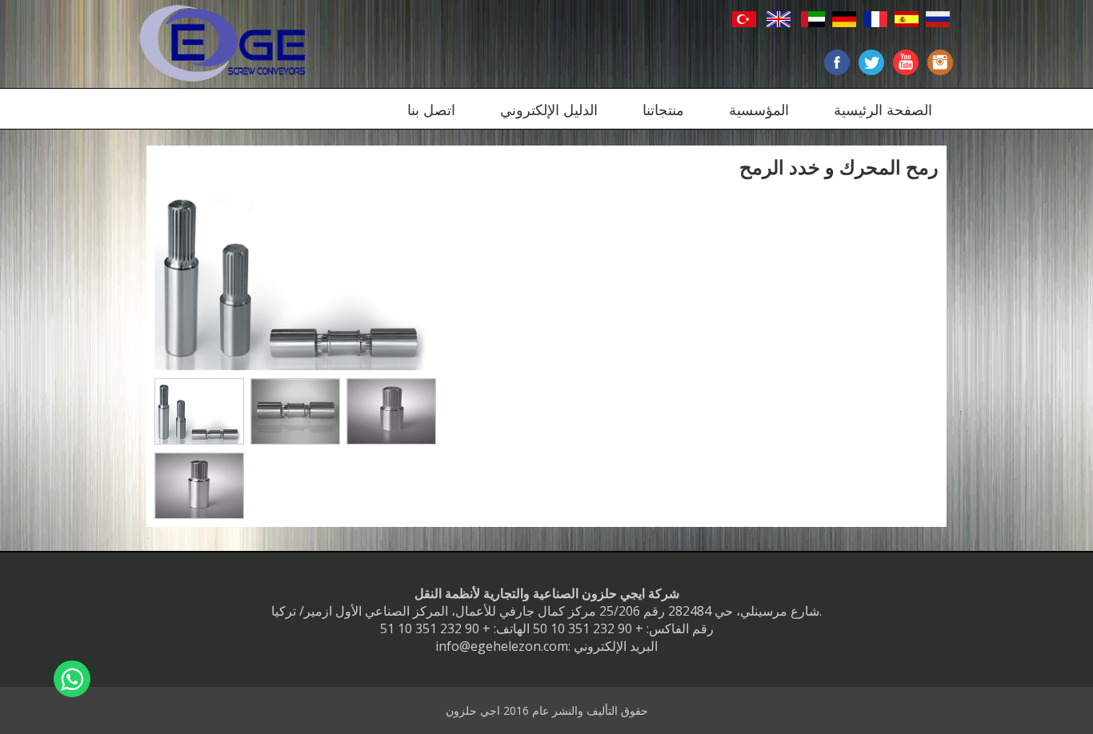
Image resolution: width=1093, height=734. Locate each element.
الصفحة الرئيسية (883, 109)
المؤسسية (759, 109)
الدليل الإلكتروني (549, 109)
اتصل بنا (431, 109)
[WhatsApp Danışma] (72, 678)
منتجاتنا (663, 109)
